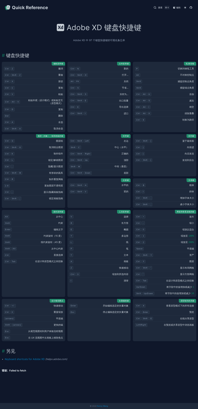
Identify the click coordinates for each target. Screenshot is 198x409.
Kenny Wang (102, 406)
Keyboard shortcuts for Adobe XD (25, 359)
